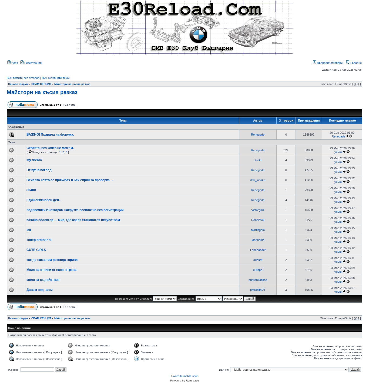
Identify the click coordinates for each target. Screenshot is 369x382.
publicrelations (258, 279)
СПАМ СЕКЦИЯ (41, 83)
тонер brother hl (38, 240)
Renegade (257, 134)
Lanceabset (258, 250)
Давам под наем (39, 290)
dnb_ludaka (257, 180)
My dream (34, 160)
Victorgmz (257, 210)
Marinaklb (257, 240)
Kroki (257, 160)
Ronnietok (257, 220)
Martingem (258, 230)
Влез (14, 62)
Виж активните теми (55, 78)
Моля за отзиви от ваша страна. (51, 270)
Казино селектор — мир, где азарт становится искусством (73, 220)
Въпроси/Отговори (329, 62)
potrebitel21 (257, 289)
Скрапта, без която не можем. (50, 148)
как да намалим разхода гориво (52, 260)
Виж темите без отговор (23, 78)
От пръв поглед (39, 170)
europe (257, 269)
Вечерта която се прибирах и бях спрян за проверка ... (69, 180)
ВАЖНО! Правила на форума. (50, 134)
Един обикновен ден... (43, 200)
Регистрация (33, 62)
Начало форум (18, 83)
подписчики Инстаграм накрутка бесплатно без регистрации (74, 210)
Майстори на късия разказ (72, 83)
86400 (31, 190)
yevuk (338, 152)
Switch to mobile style (184, 375)
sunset (257, 259)
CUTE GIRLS (36, 250)
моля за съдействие (42, 280)
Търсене (355, 62)
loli (28, 230)
